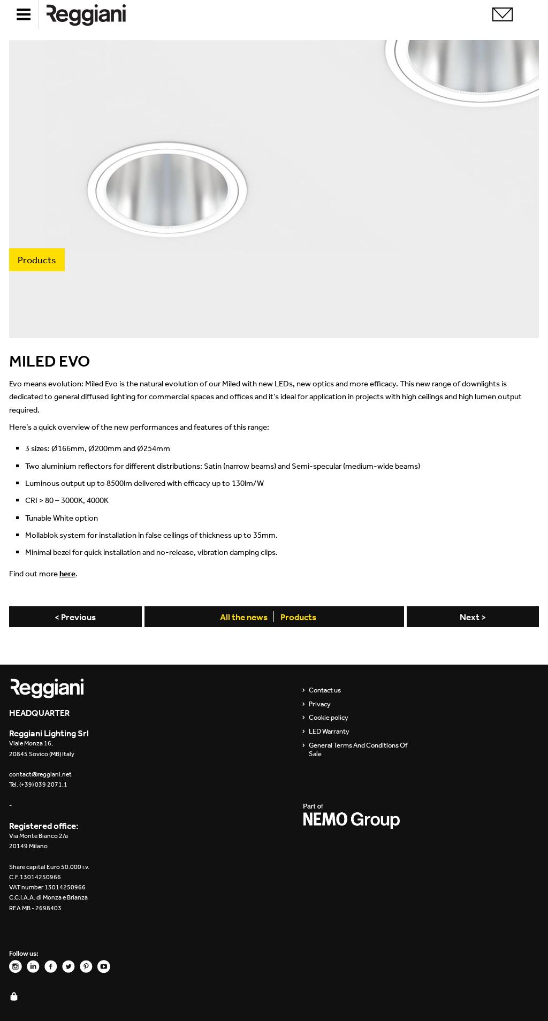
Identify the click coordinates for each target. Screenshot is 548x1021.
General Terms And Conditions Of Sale (358, 749)
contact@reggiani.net (40, 774)
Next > (473, 617)
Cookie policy (328, 717)
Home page (95, 14)
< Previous (75, 617)
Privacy (320, 704)
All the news (244, 617)
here (67, 573)
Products (298, 617)
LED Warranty (329, 731)
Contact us (325, 690)
